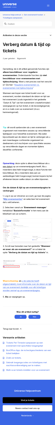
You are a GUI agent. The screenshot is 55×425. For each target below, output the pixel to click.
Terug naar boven (11, 329)
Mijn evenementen (12, 199)
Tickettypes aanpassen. (13, 18)
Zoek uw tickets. (13, 358)
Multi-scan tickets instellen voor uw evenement (28, 370)
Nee (34, 317)
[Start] (10, 6)
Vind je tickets (27, 400)
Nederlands (26, 415)
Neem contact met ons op (27, 408)
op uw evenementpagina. (28, 290)
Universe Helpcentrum (12, 15)
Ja (20, 317)
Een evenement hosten (33, 15)
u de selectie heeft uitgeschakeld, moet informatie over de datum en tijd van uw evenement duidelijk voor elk (27, 284)
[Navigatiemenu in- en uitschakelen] (48, 5)
